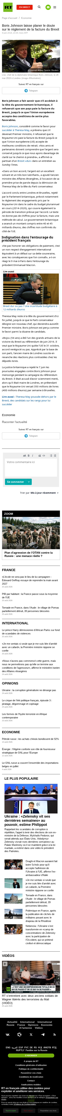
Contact (31, 1081)
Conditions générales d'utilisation (31, 1065)
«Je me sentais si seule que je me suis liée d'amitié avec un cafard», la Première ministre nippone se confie (29, 647)
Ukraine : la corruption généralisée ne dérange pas (29, 690)
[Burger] (55, 7)
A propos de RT (31, 1061)
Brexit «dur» (25, 160)
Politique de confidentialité (31, 1069)
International (15, 623)
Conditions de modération (31, 1077)
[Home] (8, 7)
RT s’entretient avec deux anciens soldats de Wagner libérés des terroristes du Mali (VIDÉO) (30, 999)
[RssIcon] (54, 1034)
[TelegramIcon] (42, 1034)
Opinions (10, 683)
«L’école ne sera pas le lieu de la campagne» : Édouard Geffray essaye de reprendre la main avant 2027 (30, 580)
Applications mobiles (31, 1085)
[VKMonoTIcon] (7, 1034)
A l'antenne (25, 1028)
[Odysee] (19, 1034)
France (8, 570)
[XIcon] (31, 1034)
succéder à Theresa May (15, 130)
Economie (8, 415)
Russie (10, 1025)
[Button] (48, 7)
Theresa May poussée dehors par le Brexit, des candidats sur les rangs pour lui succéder (29, 400)
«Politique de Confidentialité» (25, 1104)
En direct (24, 7)
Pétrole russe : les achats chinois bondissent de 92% (30, 739)
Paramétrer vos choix (31, 1073)
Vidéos (8, 955)
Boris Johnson (10, 126)
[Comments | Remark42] (31, 474)
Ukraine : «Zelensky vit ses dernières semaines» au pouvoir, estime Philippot (27, 820)
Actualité (12, 1022)
